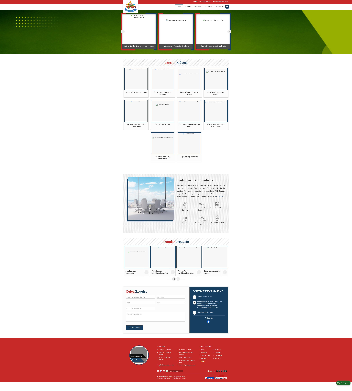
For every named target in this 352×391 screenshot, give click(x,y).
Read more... (219, 197)
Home (179, 7)
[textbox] (140, 297)
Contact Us (220, 7)
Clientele (208, 7)
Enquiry (204, 358)
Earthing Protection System (215, 93)
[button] (205, 312)
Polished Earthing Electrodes (162, 158)
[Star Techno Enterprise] (130, 6)
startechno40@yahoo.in (221, 1)
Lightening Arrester (189, 157)
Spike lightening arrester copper (166, 366)
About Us (188, 7)
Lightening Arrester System (139, 46)
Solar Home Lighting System (189, 93)
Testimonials (205, 355)
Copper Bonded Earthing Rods (213, 46)
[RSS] (203, 361)
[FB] (208, 321)
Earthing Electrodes (164, 349)
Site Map (217, 358)
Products (198, 7)
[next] (229, 31)
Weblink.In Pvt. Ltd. (180, 378)
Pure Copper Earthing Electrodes (136, 125)
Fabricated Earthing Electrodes (216, 125)
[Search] (227, 6)
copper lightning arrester (136, 92)
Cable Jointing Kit (162, 124)
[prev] (123, 31)
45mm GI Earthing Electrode (176, 46)
